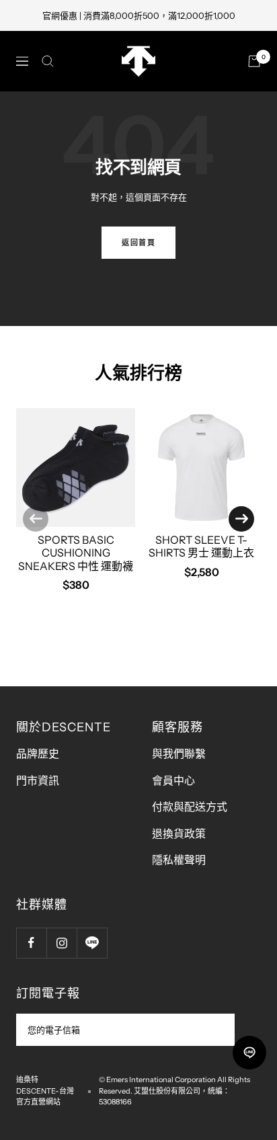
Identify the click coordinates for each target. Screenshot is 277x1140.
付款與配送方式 (189, 806)
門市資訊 (37, 780)
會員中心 (173, 780)
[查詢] (48, 61)
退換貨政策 (179, 833)
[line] (249, 1052)
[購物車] (254, 61)
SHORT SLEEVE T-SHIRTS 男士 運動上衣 (201, 546)
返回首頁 (138, 242)
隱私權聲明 (179, 859)
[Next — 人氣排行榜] (241, 519)
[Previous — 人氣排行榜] (35, 519)
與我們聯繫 (179, 753)
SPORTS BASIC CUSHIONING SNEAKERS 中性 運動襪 (75, 552)
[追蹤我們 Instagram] (61, 943)
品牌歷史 (37, 753)
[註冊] (215, 1029)
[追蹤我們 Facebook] (31, 943)
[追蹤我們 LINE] (92, 943)
